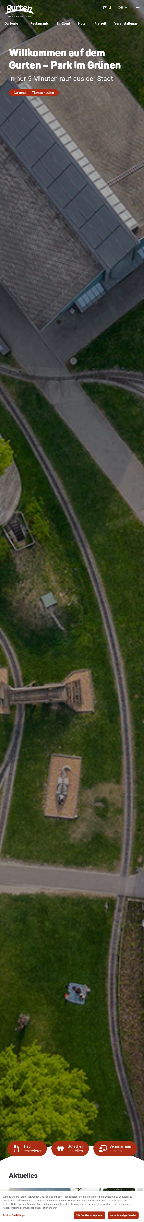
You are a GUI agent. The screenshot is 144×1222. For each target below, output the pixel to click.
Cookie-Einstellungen (14, 1215)
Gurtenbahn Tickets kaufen (34, 93)
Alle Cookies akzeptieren (89, 1215)
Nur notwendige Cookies (123, 1215)
